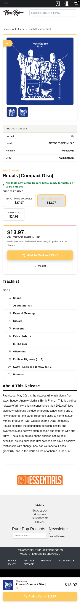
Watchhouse (18, 29)
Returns (46, 560)
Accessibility (66, 560)
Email (41, 522)
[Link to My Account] (67, 4)
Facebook (41, 510)
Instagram (41, 518)
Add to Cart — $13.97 (42, 255)
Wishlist (42, 266)
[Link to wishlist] (57, 4)
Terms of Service (28, 562)
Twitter (41, 514)
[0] (76, 4)
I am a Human (57, 536)
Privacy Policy (11, 562)
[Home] (13, 12)
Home (6, 29)
